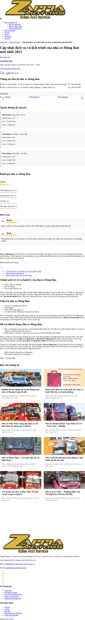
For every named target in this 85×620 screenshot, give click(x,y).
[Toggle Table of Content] (1, 267)
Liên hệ (7, 38)
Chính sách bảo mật (11, 615)
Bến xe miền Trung (15, 26)
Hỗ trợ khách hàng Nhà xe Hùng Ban (19, 275)
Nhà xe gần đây (9, 22)
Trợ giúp (7, 611)
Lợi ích (6, 609)
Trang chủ (3, 42)
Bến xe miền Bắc (15, 24)
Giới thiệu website (10, 592)
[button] (1, 19)
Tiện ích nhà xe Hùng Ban (15, 273)
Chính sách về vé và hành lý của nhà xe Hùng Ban (23, 271)
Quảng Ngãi (11, 358)
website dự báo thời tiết (12, 598)
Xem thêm (42, 249)
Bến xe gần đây (9, 30)
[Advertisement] (42, 518)
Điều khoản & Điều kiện (13, 613)
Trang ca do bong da (11, 596)
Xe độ (6, 34)
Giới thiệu (7, 36)
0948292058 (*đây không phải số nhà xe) (20, 564)
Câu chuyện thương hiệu (13, 594)
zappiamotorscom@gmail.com (15, 568)
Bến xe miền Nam (15, 28)
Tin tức (6, 32)
